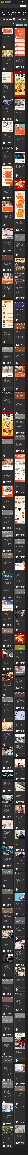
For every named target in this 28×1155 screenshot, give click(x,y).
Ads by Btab (20, 71)
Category (6, 24)
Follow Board (19, 25)
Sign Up (23, 6)
